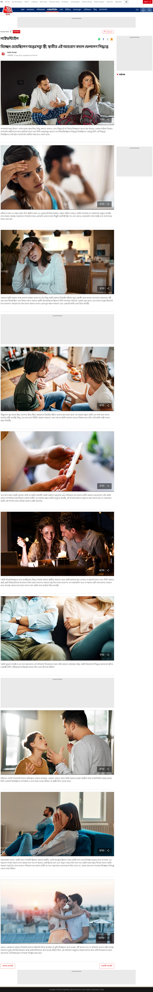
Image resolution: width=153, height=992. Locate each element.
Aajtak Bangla (12, 52)
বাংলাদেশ (103, 10)
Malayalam (118, 2)
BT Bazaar (65, 2)
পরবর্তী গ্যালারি (106, 966)
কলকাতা (30, 10)
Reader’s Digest (99, 2)
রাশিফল (87, 10)
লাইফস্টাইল (52, 10)
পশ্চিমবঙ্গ (40, 10)
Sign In (146, 2)
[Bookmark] (111, 39)
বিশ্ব (95, 10)
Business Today (54, 2)
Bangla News (5, 31)
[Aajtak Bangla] (3, 54)
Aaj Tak (7, 2)
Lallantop (34, 2)
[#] (99, 39)
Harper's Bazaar (87, 2)
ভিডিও (68, 10)
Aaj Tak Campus (17, 2)
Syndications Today (97, 990)
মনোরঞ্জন (77, 10)
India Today (43, 2)
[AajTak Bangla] (8, 10)
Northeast (110, 2)
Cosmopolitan (75, 2)
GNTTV (27, 2)
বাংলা (2, 2)
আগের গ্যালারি (8, 966)
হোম (22, 10)
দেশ (61, 10)
